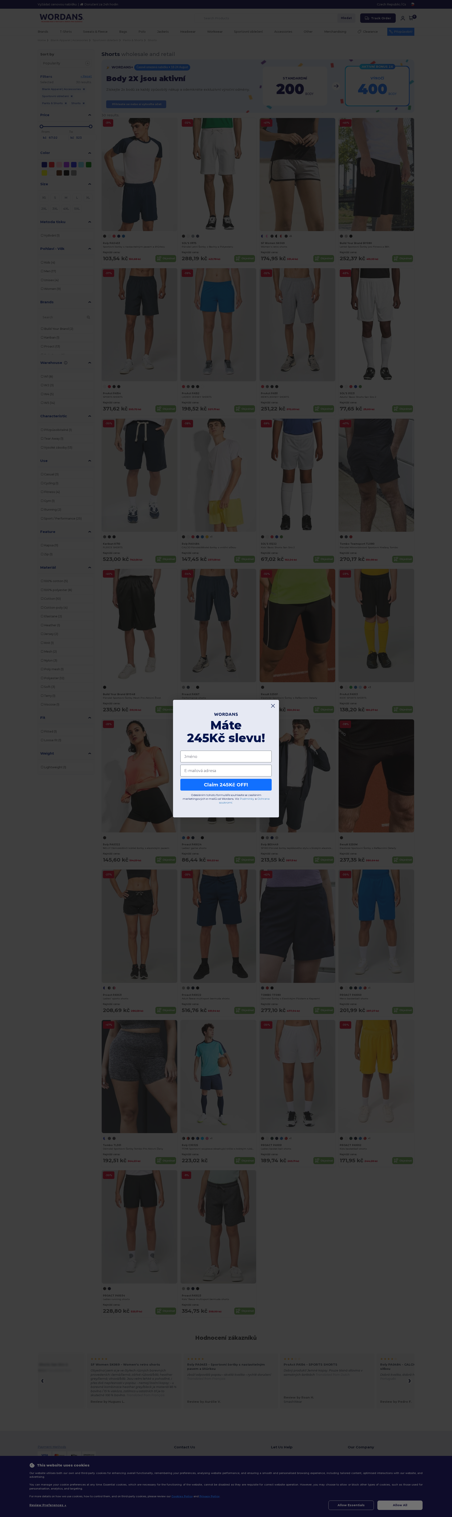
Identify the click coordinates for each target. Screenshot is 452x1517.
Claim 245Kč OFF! (226, 785)
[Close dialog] (273, 706)
